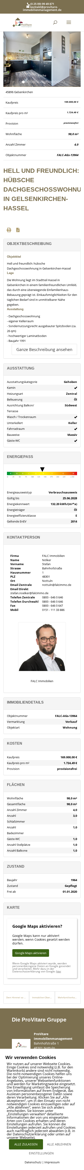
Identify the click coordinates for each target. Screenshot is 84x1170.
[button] (6, 59)
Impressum (52, 1162)
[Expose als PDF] (18, 230)
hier (58, 971)
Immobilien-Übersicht (42, 997)
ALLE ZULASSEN (26, 1144)
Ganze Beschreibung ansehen (44, 349)
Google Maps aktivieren (30, 953)
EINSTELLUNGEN (41, 1153)
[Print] (9, 230)
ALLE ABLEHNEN (59, 1144)
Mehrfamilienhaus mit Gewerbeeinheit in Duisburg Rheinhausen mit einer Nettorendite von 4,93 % (68, 997)
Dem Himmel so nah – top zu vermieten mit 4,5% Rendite (16, 997)
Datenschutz (33, 1162)
